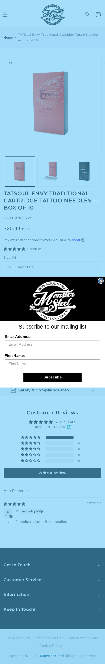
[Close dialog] (100, 280)
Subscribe (52, 377)
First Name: (15, 355)
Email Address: (18, 336)
